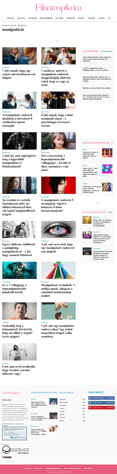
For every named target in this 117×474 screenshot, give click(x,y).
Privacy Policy (71, 309)
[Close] (98, 165)
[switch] (87, 209)
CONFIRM (43, 300)
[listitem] (58, 205)
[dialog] (58, 237)
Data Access (58, 309)
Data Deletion (46, 309)
